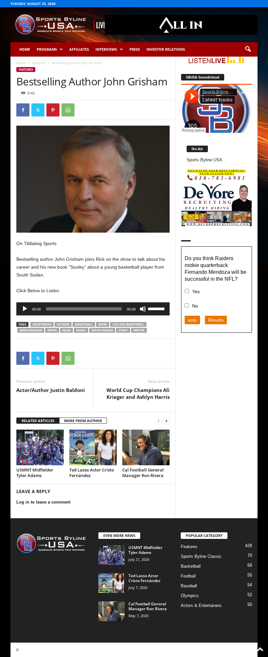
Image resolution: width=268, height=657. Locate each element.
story (123, 330)
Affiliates (79, 49)
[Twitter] (37, 109)
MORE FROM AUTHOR (83, 420)
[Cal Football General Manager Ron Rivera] (146, 447)
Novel (81, 330)
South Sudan (102, 330)
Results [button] (216, 320)
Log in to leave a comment (43, 502)
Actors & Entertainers (201, 605)
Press (134, 49)
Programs (47, 49)
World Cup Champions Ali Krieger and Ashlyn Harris (138, 393)
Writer (138, 330)
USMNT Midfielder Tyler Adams (34, 472)
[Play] (25, 309)
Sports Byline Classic (201, 556)
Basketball (84, 324)
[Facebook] (22, 109)
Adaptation (42, 324)
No (195, 306)
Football (188, 576)
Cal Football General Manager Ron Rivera (143, 472)
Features (38, 63)
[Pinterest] (52, 109)
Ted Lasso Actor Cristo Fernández (91, 472)
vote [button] (192, 320)
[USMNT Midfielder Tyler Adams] (40, 447)
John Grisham (31, 330)
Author (63, 324)
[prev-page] (158, 420)
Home (24, 49)
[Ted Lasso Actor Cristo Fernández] (93, 447)
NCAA (66, 330)
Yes (196, 291)
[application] (93, 308)
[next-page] (166, 420)
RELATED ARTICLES (38, 420)
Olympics (190, 595)
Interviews (106, 49)
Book (102, 324)
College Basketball (128, 324)
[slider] (157, 308)
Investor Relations (165, 49)
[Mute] (143, 309)
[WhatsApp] (68, 109)
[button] (248, 49)
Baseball (189, 585)
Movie (52, 330)
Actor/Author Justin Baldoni (50, 390)
